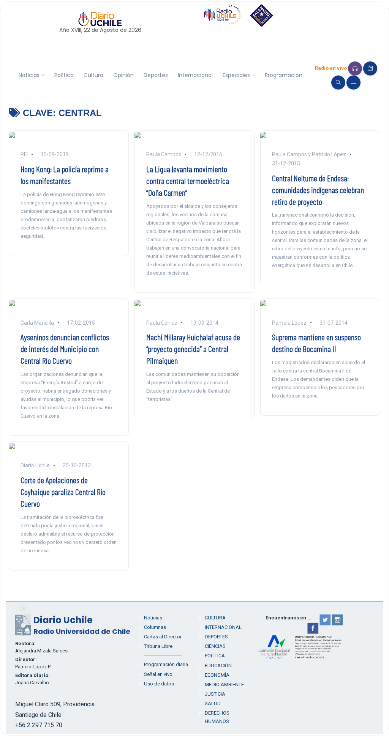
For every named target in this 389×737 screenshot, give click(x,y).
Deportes (156, 75)
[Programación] (370, 68)
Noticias (29, 75)
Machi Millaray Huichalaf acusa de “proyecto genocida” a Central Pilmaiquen (193, 348)
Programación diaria (166, 664)
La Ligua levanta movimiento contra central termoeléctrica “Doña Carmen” (187, 180)
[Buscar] (338, 82)
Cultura (93, 75)
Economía (217, 675)
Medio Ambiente (224, 684)
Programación (283, 75)
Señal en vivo (158, 674)
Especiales (236, 75)
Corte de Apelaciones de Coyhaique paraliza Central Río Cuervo (63, 491)
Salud (213, 703)
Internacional (195, 75)
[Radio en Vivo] (355, 68)
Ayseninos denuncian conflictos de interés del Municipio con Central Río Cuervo (65, 348)
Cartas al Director (163, 637)
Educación (218, 665)
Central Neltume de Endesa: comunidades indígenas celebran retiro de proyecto (318, 189)
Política (64, 75)
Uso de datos (159, 684)
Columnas (155, 627)
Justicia (215, 694)
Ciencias (215, 646)
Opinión (123, 75)
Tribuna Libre (158, 646)
